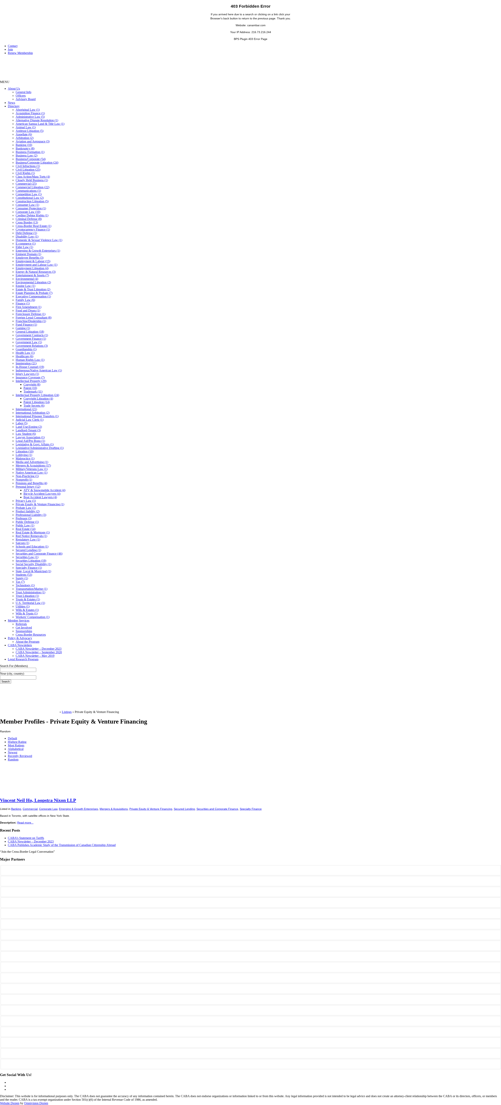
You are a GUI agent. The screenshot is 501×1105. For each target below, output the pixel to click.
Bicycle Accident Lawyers (41, 493)
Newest (12, 752)
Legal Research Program (23, 659)
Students (24, 574)
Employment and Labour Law (36, 264)
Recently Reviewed (20, 756)
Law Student (26, 433)
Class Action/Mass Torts (33, 176)
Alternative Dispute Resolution (37, 120)
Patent (30, 388)
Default (12, 738)
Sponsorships (24, 631)
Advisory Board (26, 99)
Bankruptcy (25, 148)
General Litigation (30, 331)
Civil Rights (25, 173)
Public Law (25, 525)
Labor (21, 423)
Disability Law (27, 236)
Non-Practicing (27, 476)
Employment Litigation (32, 268)
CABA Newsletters (20, 645)
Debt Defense (26, 233)
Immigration (26, 363)
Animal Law (26, 127)
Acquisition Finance (30, 113)
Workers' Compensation (33, 617)
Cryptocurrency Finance (33, 229)
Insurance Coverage (30, 377)
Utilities (23, 606)
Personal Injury (28, 486)
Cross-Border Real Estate (33, 226)
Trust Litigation (27, 596)
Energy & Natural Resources (36, 271)
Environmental (27, 278)
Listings (67, 712)
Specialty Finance (29, 567)
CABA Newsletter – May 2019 (35, 655)
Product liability (28, 511)
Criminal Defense (29, 219)
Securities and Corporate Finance (39, 553)
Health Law (25, 352)
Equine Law (25, 286)
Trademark (32, 391)
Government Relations (32, 345)
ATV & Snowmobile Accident (44, 490)
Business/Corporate (31, 159)
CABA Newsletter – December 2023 (38, 648)
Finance (23, 303)
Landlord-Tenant (28, 430)
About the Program (27, 641)
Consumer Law (27, 204)
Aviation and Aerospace (33, 141)
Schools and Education (32, 546)
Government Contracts (32, 335)
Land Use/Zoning (29, 426)
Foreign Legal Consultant (33, 317)
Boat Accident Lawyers (40, 497)
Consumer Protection (31, 208)
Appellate (24, 134)
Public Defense (27, 522)
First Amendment (28, 307)
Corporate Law (28, 212)
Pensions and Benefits (31, 483)
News (11, 102)
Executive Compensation (33, 296)
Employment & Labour (33, 261)
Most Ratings (16, 745)
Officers (21, 95)
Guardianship (26, 349)
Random (13, 759)
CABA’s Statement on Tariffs (26, 838)
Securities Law (27, 557)
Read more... (25, 822)
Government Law (29, 342)
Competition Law (29, 194)
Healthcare (24, 356)
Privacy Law (26, 500)
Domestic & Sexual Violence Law (39, 240)
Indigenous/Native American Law (39, 370)
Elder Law (24, 247)
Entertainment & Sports (32, 275)
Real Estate (25, 529)
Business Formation (30, 152)
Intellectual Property (31, 381)
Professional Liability (31, 514)
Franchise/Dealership (31, 321)
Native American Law (31, 472)
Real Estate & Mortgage (33, 532)
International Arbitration (33, 412)
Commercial (26, 183)
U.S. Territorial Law (30, 603)
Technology (25, 585)
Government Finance (31, 338)
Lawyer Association (30, 437)
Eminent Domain (28, 254)
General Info (23, 92)
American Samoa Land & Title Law (40, 123)
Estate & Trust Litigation (33, 289)
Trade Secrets (33, 405)
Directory (14, 106)
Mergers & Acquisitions (33, 465)
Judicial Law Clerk (29, 419)
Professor (24, 518)
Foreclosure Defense (30, 314)
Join (10, 49)
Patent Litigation (36, 402)
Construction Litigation (32, 201)
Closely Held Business (32, 180)
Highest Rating (17, 742)
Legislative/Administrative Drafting (40, 448)
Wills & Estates (27, 610)
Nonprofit (24, 479)
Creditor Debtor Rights (32, 215)
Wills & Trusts (27, 613)
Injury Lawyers (27, 374)
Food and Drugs (28, 310)
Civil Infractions (28, 166)
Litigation (24, 451)
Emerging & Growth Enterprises (38, 250)
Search (6, 681)
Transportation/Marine (31, 588)
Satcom (22, 543)
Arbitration (24, 138)
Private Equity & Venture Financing (40, 504)
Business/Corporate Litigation (37, 162)
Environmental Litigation (33, 282)
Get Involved (24, 627)
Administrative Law (30, 116)
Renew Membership (20, 53)
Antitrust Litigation (29, 130)
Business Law (26, 155)
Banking (24, 145)
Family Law (25, 300)
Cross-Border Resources (31, 634)
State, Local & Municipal (33, 571)
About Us (14, 88)
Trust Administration (30, 592)
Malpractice (25, 458)
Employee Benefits (29, 257)
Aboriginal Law (28, 109)
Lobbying (24, 455)
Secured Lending (28, 550)
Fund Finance (26, 324)
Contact (12, 46)
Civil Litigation (28, 169)
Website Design (9, 1103)
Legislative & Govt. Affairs (35, 444)
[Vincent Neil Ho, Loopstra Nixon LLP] (29, 792)
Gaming (23, 328)
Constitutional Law (30, 197)
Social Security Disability (33, 564)
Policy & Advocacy (20, 638)
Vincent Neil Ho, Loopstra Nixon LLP (38, 800)
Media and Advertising (32, 462)
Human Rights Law (30, 359)
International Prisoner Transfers (37, 416)
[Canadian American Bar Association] (29, 712)
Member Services (18, 620)
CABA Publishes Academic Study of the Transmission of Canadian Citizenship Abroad (62, 845)
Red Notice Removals (31, 536)
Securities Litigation (31, 560)
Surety (22, 578)
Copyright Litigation (38, 398)
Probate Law (26, 507)
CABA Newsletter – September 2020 (39, 652)
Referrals (21, 624)
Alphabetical (15, 749)
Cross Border (27, 222)
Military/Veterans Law (32, 469)
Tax (20, 581)
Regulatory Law (28, 539)
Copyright (31, 384)
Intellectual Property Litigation (37, 395)
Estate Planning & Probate (34, 293)
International (26, 409)
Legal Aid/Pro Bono (30, 441)
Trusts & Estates (28, 599)
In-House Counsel (30, 367)
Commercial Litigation (32, 187)
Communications (28, 190)
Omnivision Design (36, 1103)
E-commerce (26, 243)
